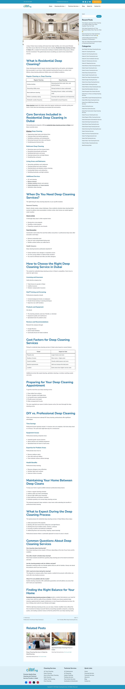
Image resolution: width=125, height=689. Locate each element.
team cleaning (45, 185)
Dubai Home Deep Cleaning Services (90, 82)
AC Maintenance (68, 671)
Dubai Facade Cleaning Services (89, 75)
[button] (97, 1)
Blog (86, 679)
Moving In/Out (30, 216)
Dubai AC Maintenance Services (89, 61)
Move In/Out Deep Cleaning (51, 675)
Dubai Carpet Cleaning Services (89, 68)
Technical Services (89, 675)
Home (86, 671)
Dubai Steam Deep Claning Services (90, 124)
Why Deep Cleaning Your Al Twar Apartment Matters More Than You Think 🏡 (91, 30)
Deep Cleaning (48, 673)
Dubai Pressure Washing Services (90, 115)
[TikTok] (87, 2)
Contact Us (87, 681)
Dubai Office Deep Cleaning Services (90, 100)
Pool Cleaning (47, 681)
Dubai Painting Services (87, 106)
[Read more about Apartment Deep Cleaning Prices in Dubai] (63, 639)
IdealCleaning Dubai (86, 145)
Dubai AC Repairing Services (89, 63)
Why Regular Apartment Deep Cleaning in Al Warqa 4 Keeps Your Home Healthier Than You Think (91, 24)
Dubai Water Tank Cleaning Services (90, 140)
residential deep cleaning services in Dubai (58, 125)
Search (83, 14)
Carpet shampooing (33, 185)
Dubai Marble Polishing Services (89, 84)
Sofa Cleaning (47, 677)
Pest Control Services (69, 679)
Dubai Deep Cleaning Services (32, 656)
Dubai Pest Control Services (88, 108)
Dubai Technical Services (88, 131)
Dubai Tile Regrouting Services (89, 136)
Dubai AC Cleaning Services (88, 51)
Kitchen (29, 131)
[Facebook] (83, 2)
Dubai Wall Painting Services (89, 138)
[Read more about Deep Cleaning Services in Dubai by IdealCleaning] (38, 641)
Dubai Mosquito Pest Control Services (91, 91)
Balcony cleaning (32, 181)
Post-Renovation (31, 230)
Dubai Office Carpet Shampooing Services (92, 97)
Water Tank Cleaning (49, 679)
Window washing (32, 183)
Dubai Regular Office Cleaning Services (91, 117)
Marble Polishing (68, 675)
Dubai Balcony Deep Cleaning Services (91, 65)
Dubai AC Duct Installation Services (90, 58)
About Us (87, 677)
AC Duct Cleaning (48, 671)
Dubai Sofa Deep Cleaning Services (90, 122)
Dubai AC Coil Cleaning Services (89, 54)
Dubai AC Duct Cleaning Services (90, 56)
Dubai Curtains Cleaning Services (90, 70)
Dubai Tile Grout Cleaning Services (90, 133)
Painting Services (68, 677)
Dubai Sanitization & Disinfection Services (92, 119)
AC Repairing (67, 673)
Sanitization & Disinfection (71, 681)
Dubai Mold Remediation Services (90, 89)
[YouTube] (90, 2)
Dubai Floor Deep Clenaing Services (90, 77)
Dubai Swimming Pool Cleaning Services (91, 129)
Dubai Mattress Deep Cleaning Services (91, 86)
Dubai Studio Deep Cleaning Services (91, 126)
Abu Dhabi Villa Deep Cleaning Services (91, 49)
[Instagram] (85, 2)
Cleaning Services (89, 673)
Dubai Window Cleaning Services (90, 143)
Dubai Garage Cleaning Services (89, 79)
